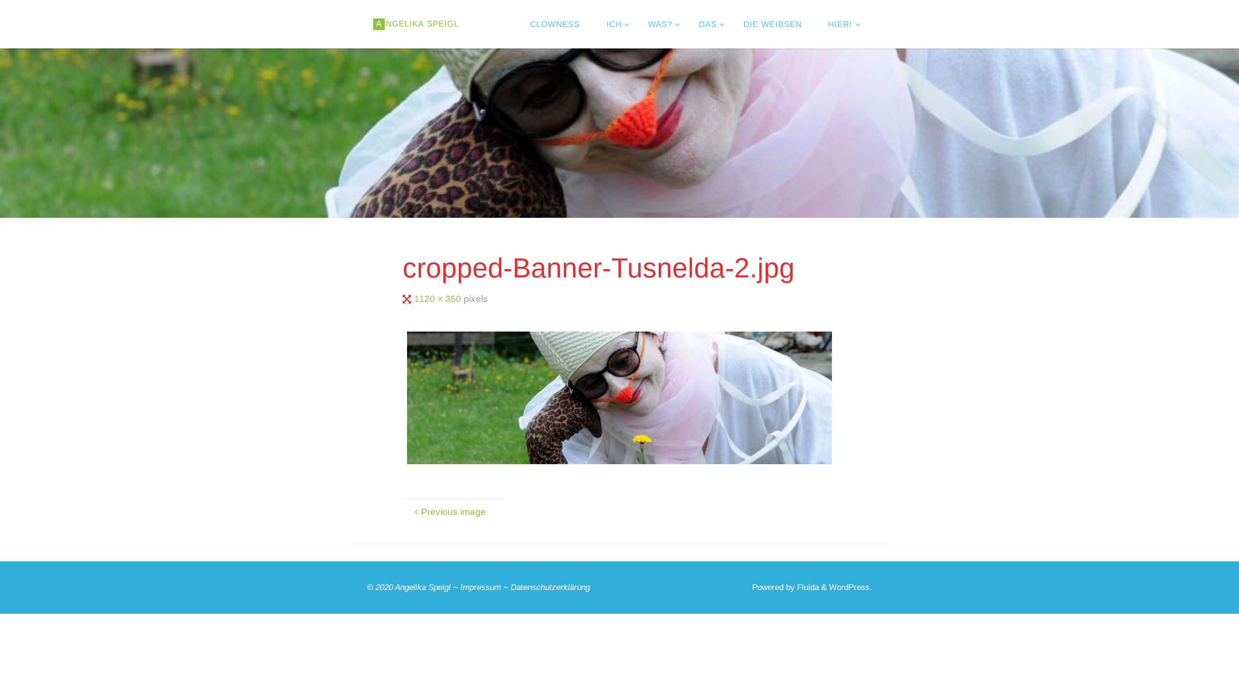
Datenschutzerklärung (550, 587)
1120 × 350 (439, 299)
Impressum (480, 587)
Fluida (807, 587)
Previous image (453, 512)
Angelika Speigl (423, 587)
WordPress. (850, 587)
